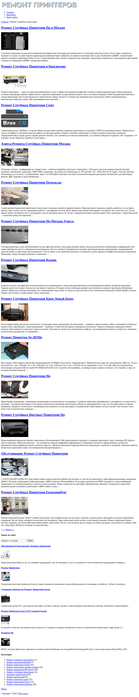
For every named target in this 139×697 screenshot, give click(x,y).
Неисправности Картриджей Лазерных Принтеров (26, 546)
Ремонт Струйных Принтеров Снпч (27, 105)
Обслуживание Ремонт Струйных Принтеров (34, 453)
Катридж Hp (7, 633)
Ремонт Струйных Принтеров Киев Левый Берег (37, 298)
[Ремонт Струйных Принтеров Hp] (14, 397)
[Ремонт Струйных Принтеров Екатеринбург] (14, 514)
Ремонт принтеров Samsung (19, 684)
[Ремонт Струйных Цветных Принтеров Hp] (14, 436)
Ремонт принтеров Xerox (18, 682)
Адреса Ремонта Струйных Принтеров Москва (35, 143)
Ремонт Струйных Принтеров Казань (29, 260)
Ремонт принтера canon (17, 679)
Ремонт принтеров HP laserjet (20, 669)
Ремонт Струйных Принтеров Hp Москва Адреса (37, 221)
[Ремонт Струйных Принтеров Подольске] (14, 204)
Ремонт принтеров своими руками (23, 667)
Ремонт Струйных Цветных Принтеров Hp (33, 414)
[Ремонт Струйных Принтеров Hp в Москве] (14, 49)
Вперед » (10, 530)
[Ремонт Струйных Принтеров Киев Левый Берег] (14, 320)
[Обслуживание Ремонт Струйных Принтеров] (14, 475)
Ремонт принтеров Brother (19, 662)
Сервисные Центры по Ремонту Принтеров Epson (25, 589)
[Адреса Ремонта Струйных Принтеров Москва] (14, 165)
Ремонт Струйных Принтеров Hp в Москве (33, 27)
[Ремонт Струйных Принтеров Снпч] (14, 126)
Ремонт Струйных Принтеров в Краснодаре (33, 66)
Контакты (11, 15)
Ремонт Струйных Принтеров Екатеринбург (34, 492)
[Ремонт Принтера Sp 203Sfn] (14, 359)
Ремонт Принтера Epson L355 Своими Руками (24, 611)
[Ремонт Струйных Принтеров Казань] (14, 281)
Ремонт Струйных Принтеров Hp (25, 376)
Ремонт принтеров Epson (18, 665)
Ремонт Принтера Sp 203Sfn (21, 337)
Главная (10, 12)
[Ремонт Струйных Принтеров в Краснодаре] (14, 88)
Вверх (4, 689)
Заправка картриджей (17, 674)
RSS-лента (23, 693)
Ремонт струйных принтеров (20, 672)
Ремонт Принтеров (10, 568)
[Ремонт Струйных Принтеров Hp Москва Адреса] (14, 243)
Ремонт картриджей (16, 677)
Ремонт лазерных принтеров (20, 660)
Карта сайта (12, 17)
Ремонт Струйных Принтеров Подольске (31, 182)
